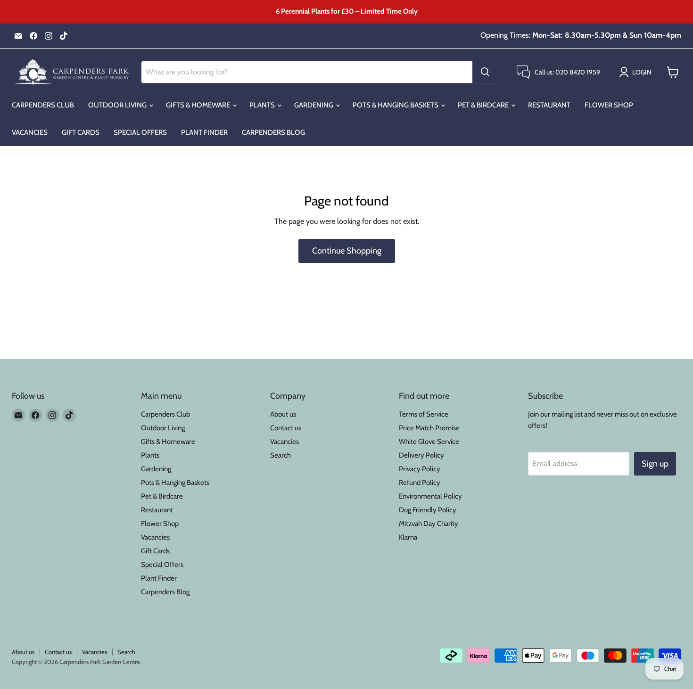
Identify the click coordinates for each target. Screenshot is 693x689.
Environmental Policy (430, 496)
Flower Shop (609, 105)
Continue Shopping (346, 251)
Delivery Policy (421, 455)
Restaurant (549, 105)
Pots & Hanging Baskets (396, 105)
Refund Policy (419, 482)
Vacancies (30, 132)
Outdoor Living (118, 105)
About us (283, 414)
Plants (262, 105)
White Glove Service (429, 441)
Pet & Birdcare (484, 105)
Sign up (655, 464)
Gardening (314, 105)
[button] (637, 72)
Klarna (408, 537)
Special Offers (140, 132)
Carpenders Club (43, 105)
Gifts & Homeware (198, 105)
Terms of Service (423, 414)
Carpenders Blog (273, 132)
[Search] (485, 72)
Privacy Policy (419, 469)
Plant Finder (204, 132)
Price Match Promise (429, 428)
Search (280, 455)
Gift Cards (80, 132)
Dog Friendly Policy (427, 510)
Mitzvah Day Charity (428, 523)
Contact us (285, 428)
